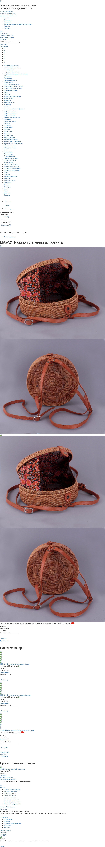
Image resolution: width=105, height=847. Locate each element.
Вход (1, 31)
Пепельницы (8, 154)
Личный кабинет (5, 830)
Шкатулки (7, 193)
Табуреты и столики (10, 176)
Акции (7, 205)
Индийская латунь (10, 794)
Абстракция (8, 76)
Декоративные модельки (12, 96)
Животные (7, 105)
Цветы (6, 189)
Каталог (2, 787)
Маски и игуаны (9, 137)
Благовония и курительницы (13, 86)
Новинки (8, 202)
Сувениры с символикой (12, 168)
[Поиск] (19, 42)
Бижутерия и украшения (12, 804)
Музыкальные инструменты (13, 144)
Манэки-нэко (8, 135)
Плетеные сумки (9, 156)
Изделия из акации (10, 111)
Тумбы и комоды (9, 180)
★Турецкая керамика (11, 72)
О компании (8, 20)
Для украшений (9, 103)
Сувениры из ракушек (11, 166)
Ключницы (7, 125)
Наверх (2, 846)
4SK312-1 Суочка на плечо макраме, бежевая (15, 695)
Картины (7, 123)
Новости (7, 26)
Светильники (8, 162)
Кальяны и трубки (10, 121)
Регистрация (4, 33)
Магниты (7, 133)
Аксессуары (8, 78)
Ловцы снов (8, 131)
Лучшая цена (10, 807)
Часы (6, 191)
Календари (7, 119)
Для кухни (7, 100)
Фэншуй (6, 185)
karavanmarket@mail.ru (8, 14)
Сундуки (7, 174)
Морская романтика (11, 139)
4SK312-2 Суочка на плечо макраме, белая (14, 664)
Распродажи (9, 209)
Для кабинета (8, 98)
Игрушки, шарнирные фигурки (14, 109)
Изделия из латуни (10, 113)
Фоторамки (8, 183)
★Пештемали (8, 70)
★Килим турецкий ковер (12, 68)
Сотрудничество (26, 24)
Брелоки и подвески (11, 90)
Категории (3, 44)
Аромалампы (8, 82)
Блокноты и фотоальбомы (13, 88)
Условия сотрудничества (12, 24)
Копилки (7, 129)
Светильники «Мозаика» (12, 789)
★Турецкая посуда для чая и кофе (16, 74)
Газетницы (7, 94)
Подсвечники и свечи (11, 158)
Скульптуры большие (11, 164)
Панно (6, 150)
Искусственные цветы (11, 800)
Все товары (4, 46)
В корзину (4, 680)
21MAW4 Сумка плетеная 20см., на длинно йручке (17, 730)
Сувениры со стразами (11, 170)
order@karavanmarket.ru (8, 779)
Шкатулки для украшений (12, 802)
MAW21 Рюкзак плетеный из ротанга (12, 769)
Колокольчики (8, 127)
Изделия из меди (10, 115)
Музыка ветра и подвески (12, 141)
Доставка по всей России (8, 16)
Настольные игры (10, 146)
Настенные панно (10, 796)
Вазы (5, 92)
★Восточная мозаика (11, 66)
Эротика (7, 195)
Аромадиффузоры (10, 80)
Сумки (6, 172)
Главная (7, 18)
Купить (3, 638)
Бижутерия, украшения (12, 84)
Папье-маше (8, 152)
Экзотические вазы (10, 798)
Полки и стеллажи (10, 160)
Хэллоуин (7, 187)
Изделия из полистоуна (12, 117)
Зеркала (7, 107)
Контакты (7, 28)
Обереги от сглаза (10, 148)
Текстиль (7, 178)
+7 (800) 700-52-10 (6, 12)
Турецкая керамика (10, 791)
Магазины (7, 22)
